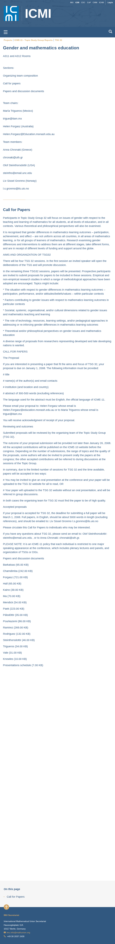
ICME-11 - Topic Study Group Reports (33, 40)
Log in (110, 2)
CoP (89, 2)
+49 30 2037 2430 (15, 936)
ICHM (101, 2)
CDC (83, 2)
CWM (95, 2)
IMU (72, 2)
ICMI (77, 2)
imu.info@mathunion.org (18, 932)
